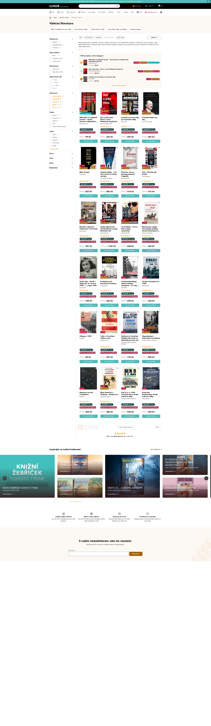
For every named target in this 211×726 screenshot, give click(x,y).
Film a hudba (101, 12)
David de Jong (93, 63)
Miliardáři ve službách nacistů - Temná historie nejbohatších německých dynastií (108, 60)
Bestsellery (89, 37)
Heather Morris (104, 340)
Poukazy (83, 12)
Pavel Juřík (92, 78)
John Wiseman (146, 176)
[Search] (117, 6)
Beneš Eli (82, 396)
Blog (132, 12)
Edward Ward (146, 398)
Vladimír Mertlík (125, 233)
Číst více (80, 49)
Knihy (52, 12)
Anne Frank (83, 287)
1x (110, 126)
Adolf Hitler (83, 174)
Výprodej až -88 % (154, 62)
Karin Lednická (125, 178)
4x (89, 181)
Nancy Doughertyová (94, 70)
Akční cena (156, 71)
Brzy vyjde (120, 37)
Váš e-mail (72, 550)
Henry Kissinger (104, 233)
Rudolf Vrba (83, 231)
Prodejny (125, 12)
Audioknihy (72, 12)
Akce (140, 12)
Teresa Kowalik (125, 342)
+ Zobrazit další (53, 149)
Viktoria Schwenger (147, 233)
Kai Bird (144, 340)
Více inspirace (155, 449)
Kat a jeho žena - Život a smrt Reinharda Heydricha (106, 69)
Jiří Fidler (82, 338)
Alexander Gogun (105, 396)
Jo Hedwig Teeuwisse (106, 178)
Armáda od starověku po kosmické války (102, 77)
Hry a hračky (92, 12)
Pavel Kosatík (104, 285)
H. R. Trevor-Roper (147, 121)
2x (131, 126)
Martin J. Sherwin (151, 340)
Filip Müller (124, 287)
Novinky (98, 37)
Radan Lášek (145, 285)
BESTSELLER (143, 62)
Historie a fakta (64, 17)
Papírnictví (111, 12)
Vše (81, 37)
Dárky (118, 12)
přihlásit (136, 554)
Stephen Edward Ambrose (128, 398)
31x (132, 181)
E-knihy (62, 12)
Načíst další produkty (119, 85)
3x (110, 290)
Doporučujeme (109, 37)
